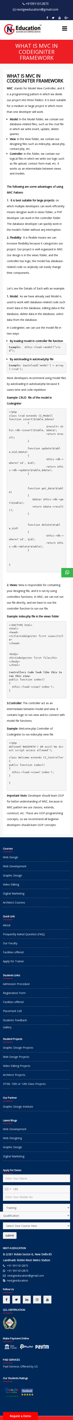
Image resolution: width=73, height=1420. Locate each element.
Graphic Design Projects (18, 1047)
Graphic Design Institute (18, 1106)
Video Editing (11, 884)
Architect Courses (14, 902)
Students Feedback (15, 1020)
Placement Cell (12, 1011)
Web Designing (12, 1138)
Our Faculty (10, 943)
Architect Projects (14, 1075)
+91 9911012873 (17, 1265)
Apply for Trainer (13, 961)
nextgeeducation (17, 1280)
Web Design (10, 857)
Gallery (7, 1027)
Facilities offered (13, 952)
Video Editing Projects (16, 1066)
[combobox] (7, 1189)
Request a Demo (20, 1416)
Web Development (14, 866)
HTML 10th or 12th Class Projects (24, 1084)
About (7, 925)
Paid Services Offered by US (20, 1366)
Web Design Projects (16, 1057)
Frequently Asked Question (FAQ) (24, 934)
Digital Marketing (13, 893)
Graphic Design (12, 875)
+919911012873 (37, 4)
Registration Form (14, 993)
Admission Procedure (16, 984)
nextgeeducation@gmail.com (37, 9)
